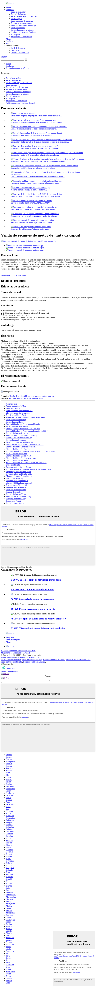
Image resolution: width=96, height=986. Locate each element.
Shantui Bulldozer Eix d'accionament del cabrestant (26, 463)
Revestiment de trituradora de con (19, 411)
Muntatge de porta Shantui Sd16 (19, 476)
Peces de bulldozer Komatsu (17, 426)
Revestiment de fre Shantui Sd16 (19, 474)
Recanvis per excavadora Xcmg (18, 496)
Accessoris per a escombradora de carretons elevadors (27, 417)
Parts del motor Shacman (16, 440)
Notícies (9, 41)
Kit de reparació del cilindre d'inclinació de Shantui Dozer (29, 469)
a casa (8, 7)
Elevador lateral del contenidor (18, 413)
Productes (10, 10)
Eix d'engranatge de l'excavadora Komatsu (23, 429)
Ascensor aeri (11, 404)
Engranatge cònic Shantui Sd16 (18, 472)
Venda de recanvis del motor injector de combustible (31, 222)
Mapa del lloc (21, 657)
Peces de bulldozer (18, 14)
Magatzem (15, 50)
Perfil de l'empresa (18, 48)
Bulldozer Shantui (13, 465)
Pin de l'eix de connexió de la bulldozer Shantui (25, 444)
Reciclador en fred (13, 408)
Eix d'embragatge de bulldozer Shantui (21, 442)
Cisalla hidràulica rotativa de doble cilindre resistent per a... (34, 129)
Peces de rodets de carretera (22, 21)
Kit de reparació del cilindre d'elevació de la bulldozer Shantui (30, 451)
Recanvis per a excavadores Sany (19, 438)
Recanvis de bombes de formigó (23, 25)
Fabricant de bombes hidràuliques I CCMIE (18, 650)
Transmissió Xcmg (13, 501)
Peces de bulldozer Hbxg (16, 420)
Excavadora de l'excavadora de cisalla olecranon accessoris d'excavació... (40, 142)
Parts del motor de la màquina (22, 30)
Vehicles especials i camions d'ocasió (20, 103)
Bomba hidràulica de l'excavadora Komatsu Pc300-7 (27, 431)
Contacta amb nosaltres (20, 52)
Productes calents (8, 657)
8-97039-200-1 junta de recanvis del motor (32, 589)
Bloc (8, 43)
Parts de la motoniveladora (21, 23)
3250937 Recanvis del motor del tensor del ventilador (38, 628)
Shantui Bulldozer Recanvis (17, 460)
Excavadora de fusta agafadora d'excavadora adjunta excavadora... (37, 122)
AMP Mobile (33, 657)
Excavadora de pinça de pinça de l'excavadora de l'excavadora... (36, 116)
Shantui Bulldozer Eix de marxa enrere (21, 458)
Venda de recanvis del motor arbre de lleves (26, 398)
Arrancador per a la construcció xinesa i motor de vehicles (34, 216)
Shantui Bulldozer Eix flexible (18, 449)
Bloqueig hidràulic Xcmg (16, 499)
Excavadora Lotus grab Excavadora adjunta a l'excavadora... (35, 155)
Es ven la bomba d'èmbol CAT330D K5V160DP (30, 203)
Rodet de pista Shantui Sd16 (17, 481)
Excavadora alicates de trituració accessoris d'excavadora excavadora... (39, 161)
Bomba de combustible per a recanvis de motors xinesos (33, 209)
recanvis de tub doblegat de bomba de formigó (29, 190)
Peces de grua (16, 19)
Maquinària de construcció (21, 37)
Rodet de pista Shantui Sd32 (17, 487)
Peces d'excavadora (18, 12)
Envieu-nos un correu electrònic (13, 275)
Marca (8, 39)
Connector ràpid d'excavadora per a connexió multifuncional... (35, 183)
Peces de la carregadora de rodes (24, 16)
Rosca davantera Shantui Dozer (18, 467)
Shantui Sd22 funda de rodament (19, 483)
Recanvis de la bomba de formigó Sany (21, 435)
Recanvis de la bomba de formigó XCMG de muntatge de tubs (35, 196)
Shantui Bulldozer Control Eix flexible (21, 447)
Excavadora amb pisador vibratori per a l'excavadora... (32, 135)
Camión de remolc (13, 492)
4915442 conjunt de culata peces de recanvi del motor (38, 618)
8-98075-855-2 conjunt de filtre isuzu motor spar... (36, 579)
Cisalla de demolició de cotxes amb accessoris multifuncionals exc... (37, 177)
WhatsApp (10, 668)
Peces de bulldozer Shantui (16, 453)
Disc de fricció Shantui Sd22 (17, 485)
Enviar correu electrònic (10, 671)
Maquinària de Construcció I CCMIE (15, 653)
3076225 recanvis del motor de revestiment (32, 599)
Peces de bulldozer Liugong (17, 433)
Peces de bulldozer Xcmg (16, 494)
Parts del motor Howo (14, 422)
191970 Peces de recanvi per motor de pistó (33, 609)
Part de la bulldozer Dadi (16, 415)
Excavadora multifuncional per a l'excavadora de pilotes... (33, 168)
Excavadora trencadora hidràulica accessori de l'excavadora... (35, 148)
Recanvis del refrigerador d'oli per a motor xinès (30, 229)
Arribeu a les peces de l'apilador (23, 32)
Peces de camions (18, 28)
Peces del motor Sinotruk (16, 490)
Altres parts (15, 34)
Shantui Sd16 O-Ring (14, 478)
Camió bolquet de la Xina (16, 406)
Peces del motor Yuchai (15, 503)
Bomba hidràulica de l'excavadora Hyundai (23, 424)
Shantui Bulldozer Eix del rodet (18, 456)
